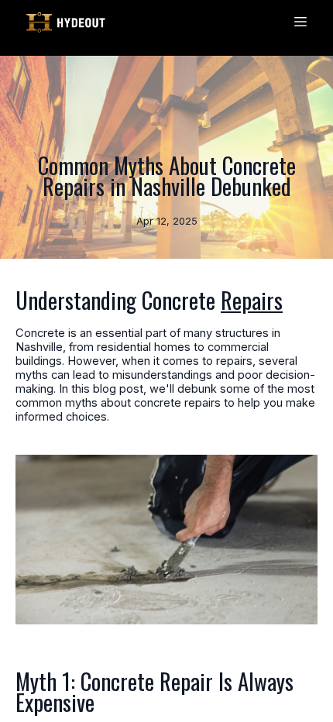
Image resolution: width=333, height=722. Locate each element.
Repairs (252, 300)
